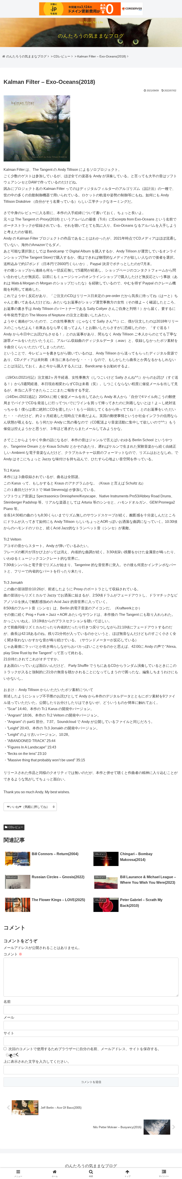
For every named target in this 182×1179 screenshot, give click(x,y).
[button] (168, 779)
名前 (7, 1002)
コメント (13, 954)
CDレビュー (15, 827)
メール (9, 1017)
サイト (9, 1033)
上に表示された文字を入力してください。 (37, 1061)
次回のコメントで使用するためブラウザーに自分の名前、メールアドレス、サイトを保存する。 (84, 1049)
